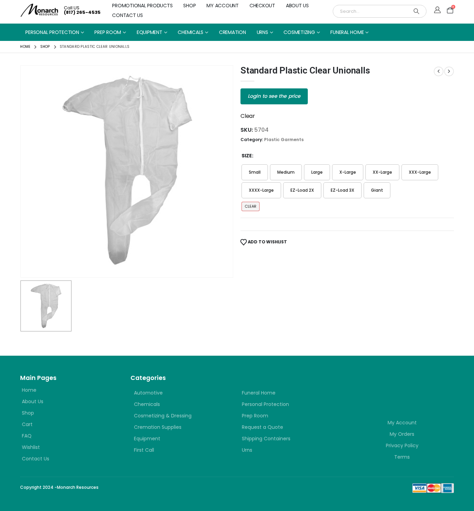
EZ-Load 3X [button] (342, 190)
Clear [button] (250, 206)
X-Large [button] (347, 172)
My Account (222, 5)
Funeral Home (347, 32)
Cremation (232, 32)
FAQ (27, 435)
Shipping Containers (266, 438)
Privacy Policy (402, 445)
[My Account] (437, 10)
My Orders (402, 434)
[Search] (416, 11)
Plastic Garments (284, 139)
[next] (449, 71)
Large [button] (317, 172)
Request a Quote (262, 427)
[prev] (438, 71)
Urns (262, 32)
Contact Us (127, 15)
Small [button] (255, 172)
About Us (297, 5)
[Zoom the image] (392, 386)
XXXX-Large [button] (261, 190)
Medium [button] (286, 172)
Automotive (148, 392)
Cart (27, 424)
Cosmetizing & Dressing (163, 415)
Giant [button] (377, 190)
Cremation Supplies (157, 427)
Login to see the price (274, 96)
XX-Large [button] (382, 172)
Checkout (262, 5)
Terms (402, 456)
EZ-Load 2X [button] (302, 190)
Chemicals (190, 32)
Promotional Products (142, 5)
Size (247, 155)
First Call (144, 450)
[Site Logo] (39, 10)
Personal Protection (52, 32)
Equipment (149, 32)
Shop (189, 5)
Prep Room (107, 32)
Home (29, 390)
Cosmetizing (299, 32)
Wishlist (31, 447)
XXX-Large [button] (420, 172)
